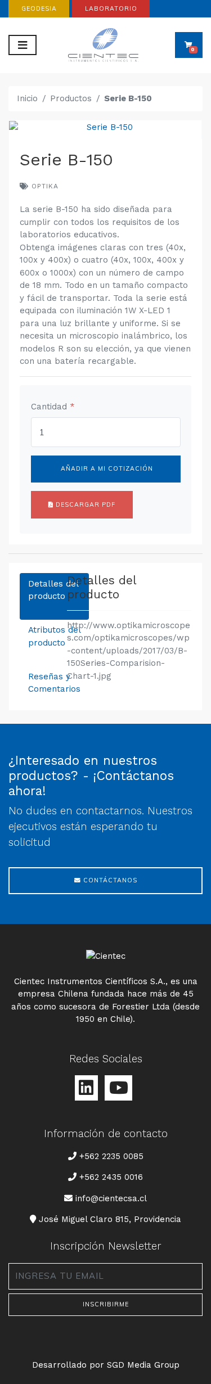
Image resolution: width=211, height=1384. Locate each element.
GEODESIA (39, 8)
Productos (71, 98)
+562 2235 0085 (111, 1156)
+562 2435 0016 (111, 1177)
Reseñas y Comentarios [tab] (54, 683)
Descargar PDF (84, 504)
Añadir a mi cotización (106, 468)
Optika (44, 186)
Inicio (27, 98)
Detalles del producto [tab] (53, 590)
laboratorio (111, 8)
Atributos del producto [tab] (54, 636)
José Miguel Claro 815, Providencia (109, 1219)
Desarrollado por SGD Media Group (105, 1365)
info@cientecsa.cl (111, 1198)
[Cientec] (105, 45)
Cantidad (53, 407)
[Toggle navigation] (22, 45)
